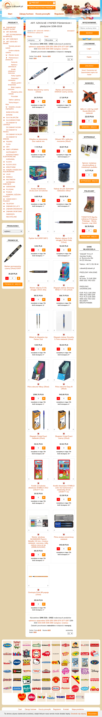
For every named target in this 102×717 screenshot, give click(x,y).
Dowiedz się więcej (78, 714)
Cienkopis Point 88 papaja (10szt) (38, 593)
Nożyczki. (14, 62)
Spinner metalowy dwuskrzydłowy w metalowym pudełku (89, 165)
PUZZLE (9, 192)
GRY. (8, 147)
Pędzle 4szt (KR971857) (38, 238)
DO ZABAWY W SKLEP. (14, 134)
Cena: (46, 36)
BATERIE (9, 115)
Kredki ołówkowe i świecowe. (12, 71)
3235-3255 (49, 47)
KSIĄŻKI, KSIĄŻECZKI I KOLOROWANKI (12, 170)
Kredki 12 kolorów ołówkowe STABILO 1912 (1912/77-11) (38, 488)
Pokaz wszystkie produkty (41, 8)
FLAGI (8, 144)
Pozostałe (14, 96)
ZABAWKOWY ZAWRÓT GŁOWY (9, 28)
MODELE (9, 177)
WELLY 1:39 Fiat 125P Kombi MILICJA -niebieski (89, 111)
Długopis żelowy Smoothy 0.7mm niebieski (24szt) (64, 338)
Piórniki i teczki (14, 55)
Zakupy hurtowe (26, 14)
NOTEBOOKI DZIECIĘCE (9, 183)
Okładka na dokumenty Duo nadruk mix (38, 140)
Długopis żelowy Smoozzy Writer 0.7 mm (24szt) (64, 289)
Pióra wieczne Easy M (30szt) (64, 388)
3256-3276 (57, 47)
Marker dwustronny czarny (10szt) (38, 91)
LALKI (8, 174)
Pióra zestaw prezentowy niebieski (64, 538)
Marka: (29, 36)
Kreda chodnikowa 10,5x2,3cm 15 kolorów (38, 190)
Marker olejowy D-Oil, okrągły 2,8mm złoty (38, 289)
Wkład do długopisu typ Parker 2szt (38, 338)
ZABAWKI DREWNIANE (14, 209)
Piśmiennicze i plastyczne (35, 32)
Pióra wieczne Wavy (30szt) (38, 387)
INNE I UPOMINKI (12, 149)
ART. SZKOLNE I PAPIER (41, 31)
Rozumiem (92, 714)
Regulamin (59, 14)
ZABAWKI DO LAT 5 (13, 206)
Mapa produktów (92, 14)
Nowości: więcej (89, 127)
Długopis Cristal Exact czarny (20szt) (63, 437)
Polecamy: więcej (89, 237)
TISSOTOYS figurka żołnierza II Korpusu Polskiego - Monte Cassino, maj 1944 (89, 220)
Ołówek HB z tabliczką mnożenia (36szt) (64, 140)
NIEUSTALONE (11, 217)
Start (10, 14)
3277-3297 (65, 47)
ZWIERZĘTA (10, 214)
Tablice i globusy (14, 100)
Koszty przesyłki (43, 14)
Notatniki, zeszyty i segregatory (13, 108)
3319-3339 (42, 49)
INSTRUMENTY (11, 152)
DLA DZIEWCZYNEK (13, 120)
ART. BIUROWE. (11, 32)
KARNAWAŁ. (10, 159)
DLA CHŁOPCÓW (12, 117)
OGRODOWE (10, 186)
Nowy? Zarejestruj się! (89, 70)
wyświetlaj (69, 56)
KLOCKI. (9, 162)
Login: (89, 49)
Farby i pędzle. (16, 75)
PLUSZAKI (9, 189)
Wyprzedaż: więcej (89, 181)
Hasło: (89, 57)
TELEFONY (10, 203)
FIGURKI (9, 141)
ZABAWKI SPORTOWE (14, 211)
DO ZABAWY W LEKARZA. (10, 123)
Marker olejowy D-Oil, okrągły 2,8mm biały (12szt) (63, 240)
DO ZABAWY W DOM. (13, 127)
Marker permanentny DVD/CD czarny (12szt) (64, 91)
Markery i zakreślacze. (12, 65)
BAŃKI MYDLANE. (12, 112)
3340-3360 (50, 49)
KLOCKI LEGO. (11, 164)
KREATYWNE (11, 167)
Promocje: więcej (13, 284)
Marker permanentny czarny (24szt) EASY (12, 267)
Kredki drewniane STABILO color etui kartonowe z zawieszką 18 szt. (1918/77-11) (64, 489)
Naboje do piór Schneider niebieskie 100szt (64, 190)
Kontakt (75, 14)
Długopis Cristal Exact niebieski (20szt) (38, 437)
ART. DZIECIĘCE (12, 39)
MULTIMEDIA (10, 179)
